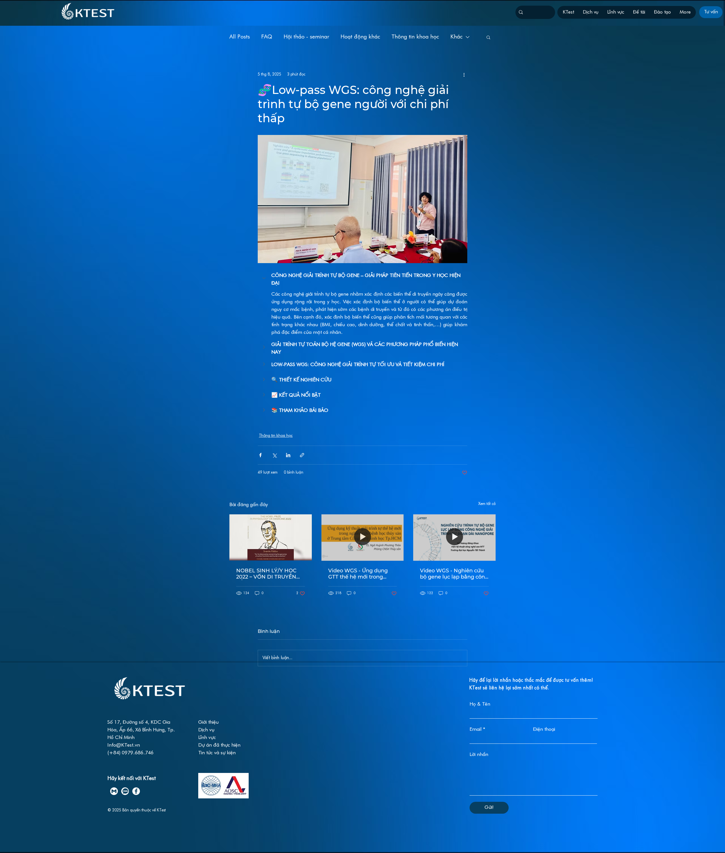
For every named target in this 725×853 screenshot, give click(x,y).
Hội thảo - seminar (306, 37)
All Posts (239, 37)
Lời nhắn (479, 755)
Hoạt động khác (360, 37)
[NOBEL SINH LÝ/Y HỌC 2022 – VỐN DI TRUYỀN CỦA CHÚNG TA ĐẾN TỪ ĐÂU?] (270, 537)
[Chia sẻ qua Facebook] (260, 455)
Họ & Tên (480, 704)
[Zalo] (125, 791)
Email (475, 729)
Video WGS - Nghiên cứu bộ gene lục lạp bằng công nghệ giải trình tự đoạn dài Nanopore (454, 574)
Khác (456, 37)
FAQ (266, 37)
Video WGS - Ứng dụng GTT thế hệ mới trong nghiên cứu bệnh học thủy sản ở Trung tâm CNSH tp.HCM (362, 574)
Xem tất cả (487, 504)
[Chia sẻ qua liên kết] (302, 455)
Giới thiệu (208, 722)
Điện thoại (544, 729)
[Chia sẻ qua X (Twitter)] (274, 455)
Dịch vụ (207, 730)
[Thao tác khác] (463, 74)
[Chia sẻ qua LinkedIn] (288, 455)
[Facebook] (136, 791)
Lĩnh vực (207, 738)
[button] (488, 37)
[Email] (114, 791)
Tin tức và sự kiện (217, 753)
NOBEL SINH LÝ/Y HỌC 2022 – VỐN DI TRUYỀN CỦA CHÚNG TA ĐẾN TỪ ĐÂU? (267, 574)
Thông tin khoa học (415, 37)
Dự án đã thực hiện (219, 745)
